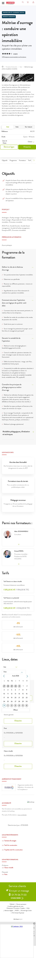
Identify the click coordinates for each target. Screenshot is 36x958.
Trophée (22, 908)
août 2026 (15, 676)
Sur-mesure (28, 127)
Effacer (15, 710)
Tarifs (29, 160)
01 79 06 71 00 (19, 895)
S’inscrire (27, 147)
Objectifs (4, 160)
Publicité (12, 904)
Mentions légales (9, 910)
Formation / (17, 908)
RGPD (17, 910)
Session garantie (9, 16)
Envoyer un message (19, 891)
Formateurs (22, 160)
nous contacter (22, 815)
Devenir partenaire (21, 904)
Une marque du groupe (18, 913)
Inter (7, 127)
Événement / (10, 908)
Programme (13, 160)
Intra (17, 127)
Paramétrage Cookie (26, 910)
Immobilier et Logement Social (13, 12)
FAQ (28, 908)
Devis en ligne (9, 147)
